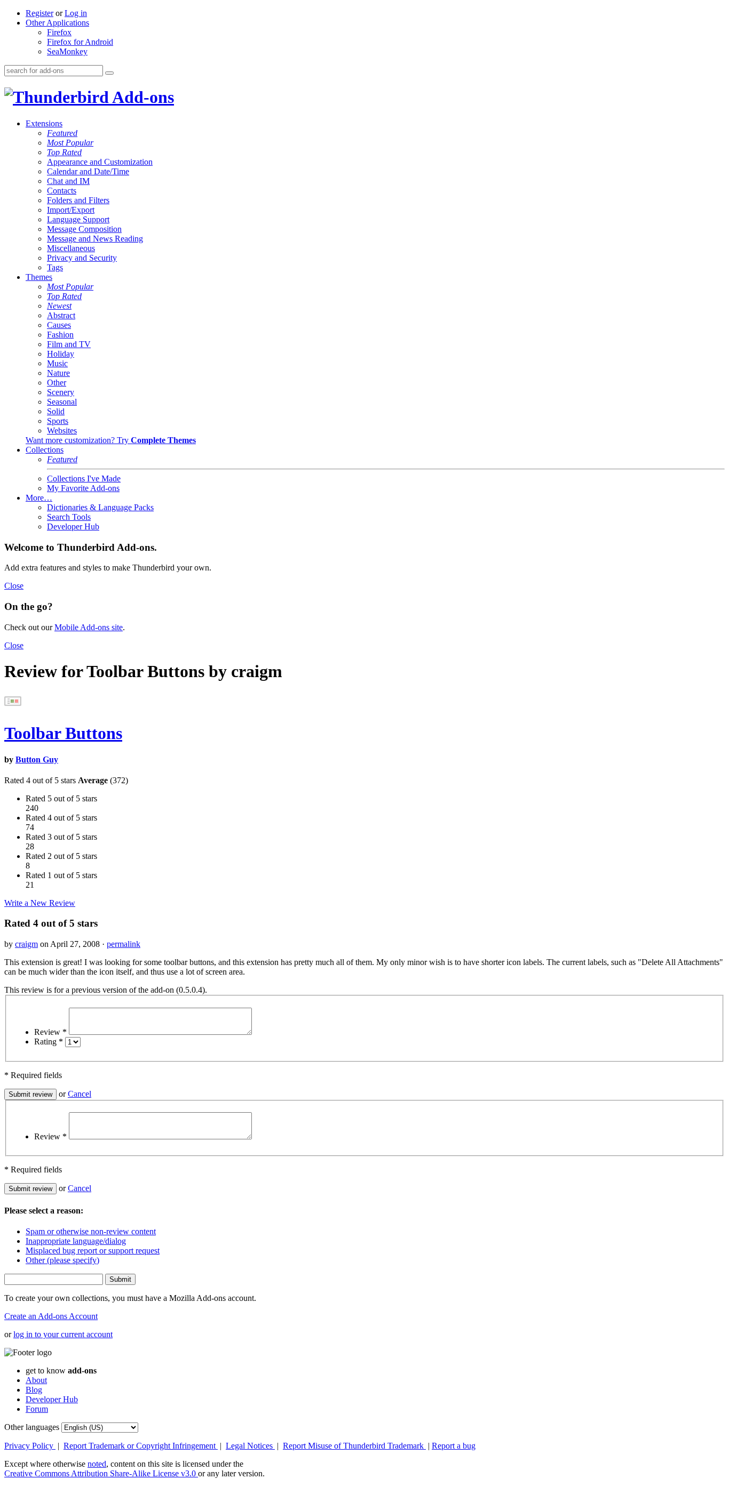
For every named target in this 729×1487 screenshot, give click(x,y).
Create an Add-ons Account (51, 1316)
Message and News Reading (95, 238)
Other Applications (57, 22)
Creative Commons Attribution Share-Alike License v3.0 (101, 1473)
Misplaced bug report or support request (93, 1250)
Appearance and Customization (100, 161)
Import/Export (70, 209)
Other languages (31, 1427)
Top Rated (64, 152)
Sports (57, 420)
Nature (58, 372)
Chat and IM (68, 181)
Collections (45, 449)
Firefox (59, 32)
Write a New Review (39, 902)
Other (56, 382)
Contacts (61, 190)
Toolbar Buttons (63, 733)
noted (97, 1463)
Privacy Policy (30, 1445)
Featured (62, 133)
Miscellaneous (71, 248)
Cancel (79, 1093)
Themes (39, 277)
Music (57, 363)
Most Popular (70, 142)
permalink (123, 944)
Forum (37, 1408)
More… (39, 497)
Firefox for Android (80, 41)
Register (39, 13)
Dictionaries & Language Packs (100, 507)
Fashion (60, 334)
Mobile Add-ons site (88, 627)
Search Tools (69, 516)
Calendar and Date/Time (88, 171)
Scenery (60, 392)
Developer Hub (73, 526)
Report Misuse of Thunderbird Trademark (354, 1445)
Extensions (44, 123)
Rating (48, 1041)
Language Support (78, 219)
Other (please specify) (62, 1260)
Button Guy (36, 759)
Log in (76, 13)
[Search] (109, 73)
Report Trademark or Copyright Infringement (141, 1445)
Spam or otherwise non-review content (91, 1231)
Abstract (61, 315)
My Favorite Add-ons (83, 488)
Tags (55, 267)
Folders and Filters (78, 200)
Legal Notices (250, 1445)
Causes (59, 324)
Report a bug (454, 1445)
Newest (59, 305)
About (36, 1380)
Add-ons (141, 97)
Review (50, 1031)
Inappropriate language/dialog (76, 1240)
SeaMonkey (67, 51)
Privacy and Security (82, 257)
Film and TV (69, 344)
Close (13, 585)
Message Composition (84, 229)
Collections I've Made (84, 478)
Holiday (60, 353)
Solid (56, 411)
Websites (62, 430)
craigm (26, 944)
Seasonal (62, 401)
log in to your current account (63, 1334)
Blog (34, 1389)
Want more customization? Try (111, 440)
